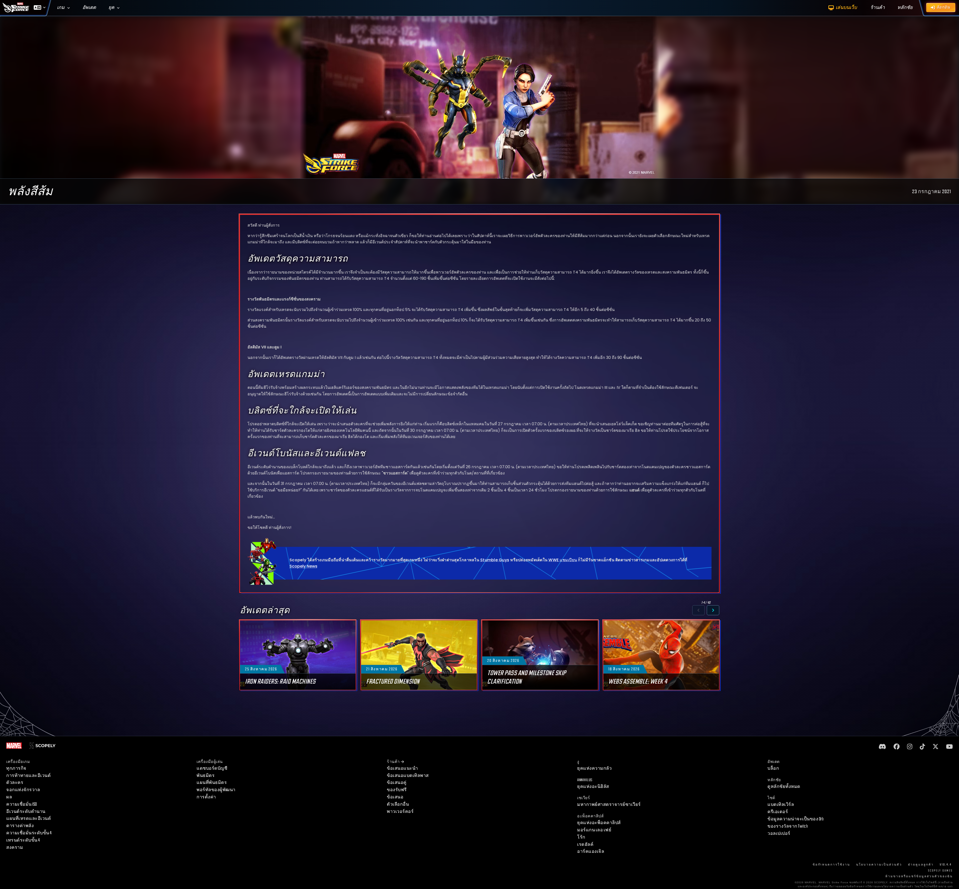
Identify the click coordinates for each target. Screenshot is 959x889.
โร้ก (581, 837)
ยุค (111, 7)
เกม (61, 7)
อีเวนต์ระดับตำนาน (25, 811)
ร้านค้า (393, 761)
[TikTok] (922, 746)
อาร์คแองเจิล (590, 851)
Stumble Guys (494, 560)
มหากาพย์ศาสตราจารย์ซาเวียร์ (609, 804)
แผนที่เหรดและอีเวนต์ (28, 818)
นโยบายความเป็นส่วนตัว (879, 865)
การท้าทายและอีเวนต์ (28, 775)
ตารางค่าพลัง (20, 825)
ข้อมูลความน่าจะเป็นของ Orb (795, 819)
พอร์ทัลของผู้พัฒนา (216, 789)
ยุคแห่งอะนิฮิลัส (593, 786)
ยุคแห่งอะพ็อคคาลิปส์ (599, 822)
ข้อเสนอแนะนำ (402, 768)
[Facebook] (897, 746)
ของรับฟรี (397, 789)
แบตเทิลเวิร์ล (780, 804)
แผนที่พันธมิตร (212, 782)
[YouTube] (949, 746)
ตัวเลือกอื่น (398, 804)
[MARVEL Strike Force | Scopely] (15, 7)
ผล (9, 797)
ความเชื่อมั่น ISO (21, 804)
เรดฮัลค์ (585, 844)
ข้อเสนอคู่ (397, 782)
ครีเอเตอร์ (777, 811)
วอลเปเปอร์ (778, 833)
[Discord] (882, 746)
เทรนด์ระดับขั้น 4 (23, 840)
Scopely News (303, 566)
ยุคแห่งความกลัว (594, 768)
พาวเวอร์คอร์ (400, 811)
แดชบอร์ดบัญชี (212, 768)
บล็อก (773, 768)
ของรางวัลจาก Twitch (787, 826)
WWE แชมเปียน (562, 560)
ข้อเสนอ (395, 797)
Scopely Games (940, 871)
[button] (698, 610)
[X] (936, 746)
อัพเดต (89, 7)
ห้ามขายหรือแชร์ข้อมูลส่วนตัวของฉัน (919, 876)
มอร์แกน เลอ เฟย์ (594, 830)
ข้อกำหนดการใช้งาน (831, 865)
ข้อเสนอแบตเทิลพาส (408, 775)
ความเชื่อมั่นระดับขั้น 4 (29, 833)
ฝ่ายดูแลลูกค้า (921, 865)
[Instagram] (909, 746)
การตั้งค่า (206, 797)
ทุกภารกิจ (16, 768)
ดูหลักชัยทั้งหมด (783, 786)
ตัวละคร (14, 782)
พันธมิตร (206, 775)
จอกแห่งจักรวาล (23, 789)
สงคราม (14, 847)
